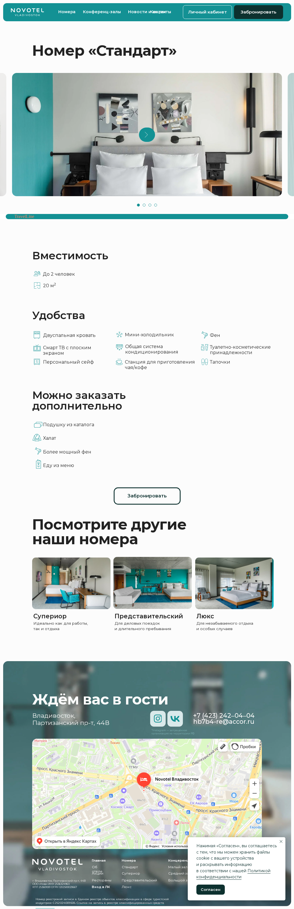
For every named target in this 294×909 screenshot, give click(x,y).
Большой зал (180, 880)
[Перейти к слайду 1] (138, 205)
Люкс (205, 616)
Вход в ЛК (101, 887)
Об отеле (97, 869)
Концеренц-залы (183, 860)
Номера (129, 860)
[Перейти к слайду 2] (144, 205)
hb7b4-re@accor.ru (223, 721)
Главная (99, 860)
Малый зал (177, 867)
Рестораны (101, 880)
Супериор (50, 616)
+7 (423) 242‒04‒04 (224, 715)
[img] (27, 12)
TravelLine (24, 216)
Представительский (149, 616)
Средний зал (179, 873)
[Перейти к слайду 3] (149, 205)
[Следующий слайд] (146, 135)
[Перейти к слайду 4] (155, 205)
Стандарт (130, 867)
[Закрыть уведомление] (281, 841)
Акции (97, 873)
